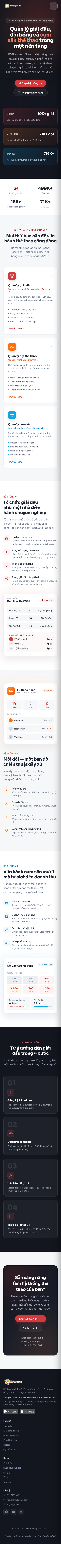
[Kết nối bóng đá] (21, 1512)
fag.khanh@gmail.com (17, 1500)
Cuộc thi (7, 1482)
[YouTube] (13, 1512)
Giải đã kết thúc (10, 1440)
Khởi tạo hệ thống (28, 83)
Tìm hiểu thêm (15, 328)
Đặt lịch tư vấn (30, 1328)
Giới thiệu (7, 1463)
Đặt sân (6, 1444)
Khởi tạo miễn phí (28, 1318)
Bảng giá (7, 1472)
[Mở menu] (54, 6)
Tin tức (6, 1477)
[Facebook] (6, 1512)
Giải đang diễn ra (11, 1430)
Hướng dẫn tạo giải (12, 1467)
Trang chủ (7, 1426)
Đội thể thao (9, 1449)
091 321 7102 (13, 1495)
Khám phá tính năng (33, 92)
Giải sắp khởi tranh (11, 1435)
